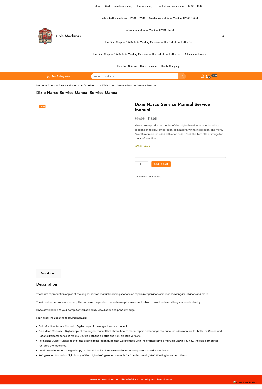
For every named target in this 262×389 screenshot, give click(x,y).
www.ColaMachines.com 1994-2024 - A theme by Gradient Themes (131, 379)
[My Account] (202, 76)
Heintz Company (170, 66)
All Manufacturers (194, 54)
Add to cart (161, 164)
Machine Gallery (123, 6)
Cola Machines (68, 36)
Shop (97, 6)
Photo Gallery (145, 6)
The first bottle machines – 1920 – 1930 (179, 6)
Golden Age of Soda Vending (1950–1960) (173, 18)
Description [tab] (48, 273)
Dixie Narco (154, 176)
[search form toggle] (223, 36)
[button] (245, 382)
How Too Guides (126, 66)
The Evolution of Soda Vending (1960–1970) (148, 30)
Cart (107, 6)
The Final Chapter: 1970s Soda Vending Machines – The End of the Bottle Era (148, 42)
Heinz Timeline (148, 66)
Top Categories (61, 76)
